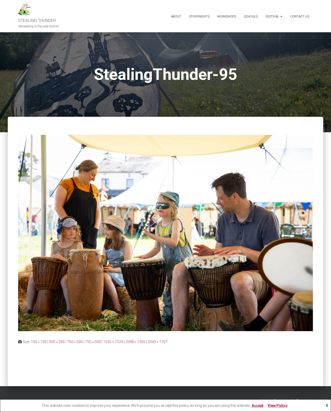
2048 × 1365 (135, 342)
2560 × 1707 (158, 342)
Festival (273, 16)
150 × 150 (39, 342)
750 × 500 (75, 342)
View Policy (277, 405)
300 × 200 (57, 342)
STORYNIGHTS (199, 16)
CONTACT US (299, 16)
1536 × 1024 (113, 342)
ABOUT (176, 16)
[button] (281, 16)
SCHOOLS (251, 16)
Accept (258, 405)
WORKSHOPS (226, 16)
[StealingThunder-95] (165, 233)
